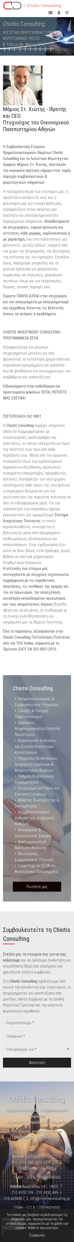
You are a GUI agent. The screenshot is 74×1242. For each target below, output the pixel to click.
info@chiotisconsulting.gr (37, 1168)
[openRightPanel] (67, 12)
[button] (37, 1049)
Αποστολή (37, 1062)
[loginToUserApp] (58, 12)
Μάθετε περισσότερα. (43, 1228)
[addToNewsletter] (50, 12)
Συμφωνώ (37, 1235)
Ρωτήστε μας (37, 886)
